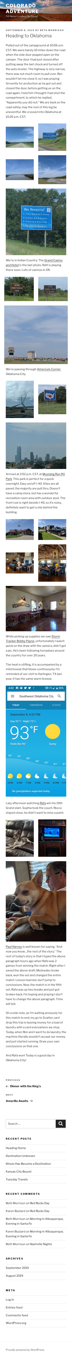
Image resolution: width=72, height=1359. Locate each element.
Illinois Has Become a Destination (28, 1163)
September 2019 (17, 1268)
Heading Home (16, 1148)
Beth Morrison (52, 30)
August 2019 (14, 1275)
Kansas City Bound (18, 1171)
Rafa (43, 803)
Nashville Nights (41, 1244)
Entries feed (14, 1307)
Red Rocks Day (40, 1203)
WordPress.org (16, 1323)
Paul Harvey (14, 946)
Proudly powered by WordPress (25, 1349)
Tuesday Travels (17, 1179)
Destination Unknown (20, 1156)
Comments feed (17, 1315)
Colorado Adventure (22, 8)
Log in (10, 1299)
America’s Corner (48, 369)
